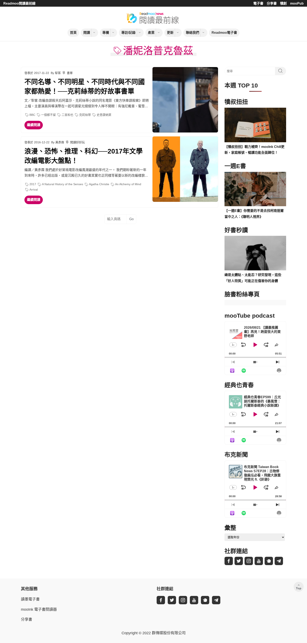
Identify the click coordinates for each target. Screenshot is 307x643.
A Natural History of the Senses (62, 184)
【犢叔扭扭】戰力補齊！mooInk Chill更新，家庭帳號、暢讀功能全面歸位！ (254, 150)
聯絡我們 (192, 32)
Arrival (33, 189)
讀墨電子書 (30, 599)
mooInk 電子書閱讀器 (39, 609)
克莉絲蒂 (85, 114)
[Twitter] (239, 561)
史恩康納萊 (104, 114)
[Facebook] (229, 561)
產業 (151, 32)
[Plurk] (269, 561)
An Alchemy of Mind (128, 184)
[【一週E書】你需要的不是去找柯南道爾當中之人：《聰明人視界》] (255, 189)
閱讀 (86, 32)
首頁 (73, 32)
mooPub (297, 3)
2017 (32, 184)
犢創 (283, 3)
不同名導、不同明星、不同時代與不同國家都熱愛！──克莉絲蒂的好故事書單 (84, 86)
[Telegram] (279, 561)
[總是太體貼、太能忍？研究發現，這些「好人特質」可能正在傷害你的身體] (255, 253)
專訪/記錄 (128, 32)
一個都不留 (48, 114)
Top (298, 588)
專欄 (105, 32)
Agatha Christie (99, 184)
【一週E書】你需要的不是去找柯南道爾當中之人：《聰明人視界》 (254, 213)
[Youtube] (259, 561)
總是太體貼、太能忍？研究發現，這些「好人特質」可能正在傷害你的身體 (253, 278)
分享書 (272, 3)
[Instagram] (249, 561)
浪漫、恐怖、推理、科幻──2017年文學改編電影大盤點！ (83, 155)
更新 (170, 32)
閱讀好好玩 (77, 142)
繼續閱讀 (33, 125)
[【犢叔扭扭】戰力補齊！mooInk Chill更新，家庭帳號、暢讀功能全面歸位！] (255, 125)
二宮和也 (67, 114)
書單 (70, 73)
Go (131, 219)
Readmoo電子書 (224, 32)
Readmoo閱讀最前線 (19, 3)
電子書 (258, 3)
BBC (32, 114)
